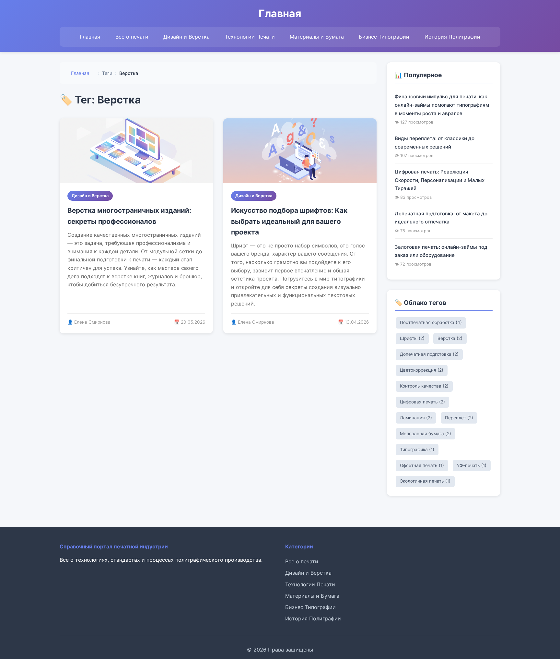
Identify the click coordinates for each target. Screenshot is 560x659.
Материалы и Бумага (317, 36)
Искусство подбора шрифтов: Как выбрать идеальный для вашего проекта (289, 221)
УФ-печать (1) (471, 465)
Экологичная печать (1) (425, 481)
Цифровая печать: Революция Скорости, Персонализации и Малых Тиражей (439, 180)
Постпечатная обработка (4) (431, 322)
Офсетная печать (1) (422, 465)
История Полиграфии (452, 36)
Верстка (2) (450, 338)
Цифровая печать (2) (422, 401)
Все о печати (131, 36)
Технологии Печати (250, 36)
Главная (90, 36)
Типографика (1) (417, 449)
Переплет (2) (459, 417)
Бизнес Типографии (384, 36)
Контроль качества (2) (424, 386)
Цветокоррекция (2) (421, 370)
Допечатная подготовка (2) (429, 354)
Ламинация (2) (416, 417)
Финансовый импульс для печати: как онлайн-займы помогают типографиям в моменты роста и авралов (442, 104)
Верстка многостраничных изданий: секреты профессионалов (129, 215)
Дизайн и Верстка (186, 36)
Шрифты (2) (412, 338)
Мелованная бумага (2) (425, 433)
